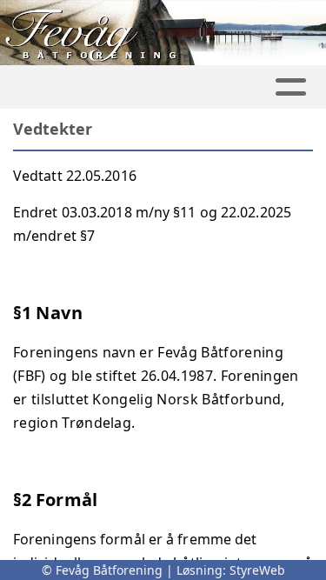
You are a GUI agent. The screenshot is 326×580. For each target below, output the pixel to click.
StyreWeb (257, 570)
